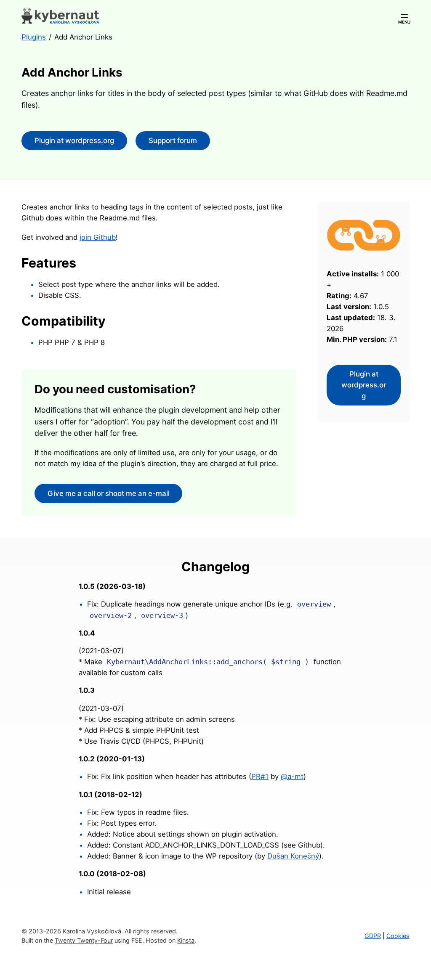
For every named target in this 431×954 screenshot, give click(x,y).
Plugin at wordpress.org (74, 140)
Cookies (398, 935)
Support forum (173, 140)
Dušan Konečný (293, 856)
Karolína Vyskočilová (92, 931)
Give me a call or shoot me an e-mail (109, 493)
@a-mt (292, 776)
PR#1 (260, 776)
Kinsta (185, 940)
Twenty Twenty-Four (84, 940)
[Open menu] (404, 16)
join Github (98, 237)
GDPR (372, 935)
